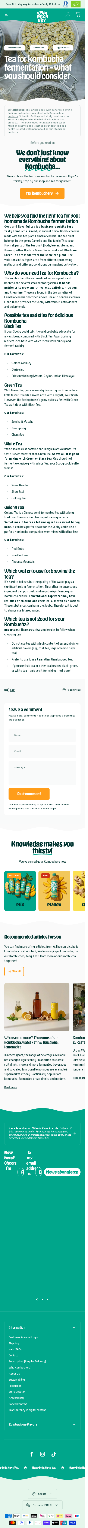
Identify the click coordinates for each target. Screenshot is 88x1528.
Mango (54, 905)
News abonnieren (62, 1172)
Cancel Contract (18, 1404)
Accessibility (16, 1397)
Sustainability (17, 1379)
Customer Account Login (23, 1337)
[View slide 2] (42, 1299)
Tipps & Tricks (63, 48)
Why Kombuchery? (20, 1367)
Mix (20, 905)
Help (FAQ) (15, 1349)
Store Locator (17, 1391)
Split (12, 689)
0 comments (74, 689)
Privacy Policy (16, 808)
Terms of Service (40, 808)
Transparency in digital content (27, 1410)
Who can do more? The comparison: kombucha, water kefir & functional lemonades (31, 1042)
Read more (10, 1087)
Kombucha (39, 48)
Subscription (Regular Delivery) (27, 1361)
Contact (13, 1355)
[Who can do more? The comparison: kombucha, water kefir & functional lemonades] (36, 1007)
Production (15, 1385)
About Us (14, 1373)
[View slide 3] (47, 1299)
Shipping (14, 1343)
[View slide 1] (37, 1299)
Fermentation (15, 48)
